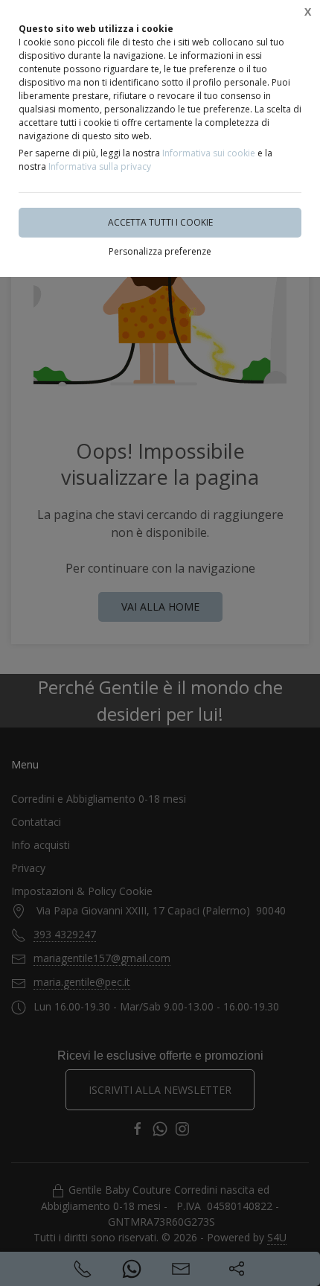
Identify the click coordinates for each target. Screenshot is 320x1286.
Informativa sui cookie (208, 153)
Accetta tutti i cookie (160, 222)
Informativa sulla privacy (99, 166)
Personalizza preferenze (160, 251)
